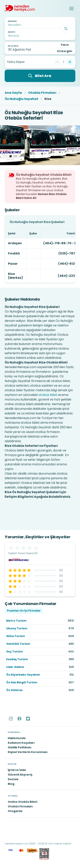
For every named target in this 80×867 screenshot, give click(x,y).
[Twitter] (28, 719)
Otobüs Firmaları (42, 93)
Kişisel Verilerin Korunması (28, 752)
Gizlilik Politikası (19, 747)
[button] (71, 8)
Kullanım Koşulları (21, 743)
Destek (13, 779)
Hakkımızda (16, 738)
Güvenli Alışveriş (20, 775)
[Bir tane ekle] (70, 62)
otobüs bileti (47, 395)
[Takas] (66, 28)
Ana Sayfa (13, 93)
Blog (11, 784)
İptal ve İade (17, 770)
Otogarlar (15, 811)
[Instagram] (11, 719)
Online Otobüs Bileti (22, 802)
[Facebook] (19, 719)
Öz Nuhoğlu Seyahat (21, 99)
